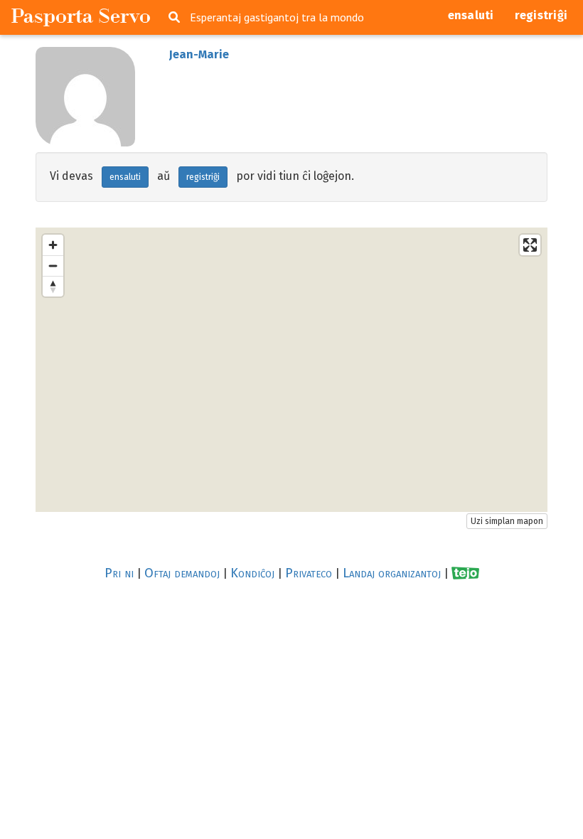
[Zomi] (53, 245)
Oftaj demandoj (182, 573)
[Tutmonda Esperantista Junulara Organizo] (465, 573)
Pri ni (119, 573)
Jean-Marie (199, 54)
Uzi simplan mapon (507, 521)
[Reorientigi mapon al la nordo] (53, 286)
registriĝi (541, 15)
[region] (291, 370)
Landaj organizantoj (392, 573)
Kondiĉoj (252, 573)
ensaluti (471, 15)
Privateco (308, 573)
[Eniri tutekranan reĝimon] (530, 245)
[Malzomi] (53, 265)
